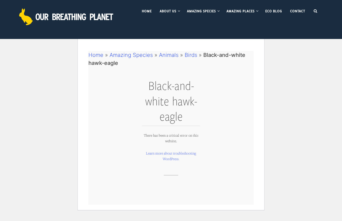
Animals (168, 55)
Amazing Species (131, 55)
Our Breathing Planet (67, 17)
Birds (191, 55)
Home (95, 55)
